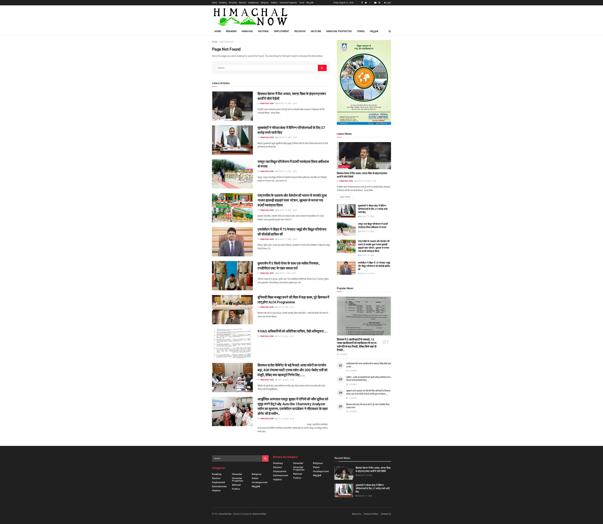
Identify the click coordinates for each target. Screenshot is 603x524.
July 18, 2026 (283, 419)
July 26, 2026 (283, 307)
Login (388, 3)
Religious (265, 3)
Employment (253, 3)
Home (214, 3)
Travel (301, 3)
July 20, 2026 (283, 380)
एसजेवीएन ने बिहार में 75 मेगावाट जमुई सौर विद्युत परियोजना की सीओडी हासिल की (374, 266)
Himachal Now (267, 103)
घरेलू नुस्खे (309, 3)
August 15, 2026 (284, 171)
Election (216, 478)
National (242, 3)
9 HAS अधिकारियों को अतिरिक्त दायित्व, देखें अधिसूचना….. (293, 331)
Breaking (223, 3)
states (255, 478)
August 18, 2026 (284, 103)
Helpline (274, 3)
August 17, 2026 (284, 137)
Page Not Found (226, 42)
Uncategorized (259, 482)
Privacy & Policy (371, 514)
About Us (356, 514)
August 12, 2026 (284, 239)
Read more (345, 197)
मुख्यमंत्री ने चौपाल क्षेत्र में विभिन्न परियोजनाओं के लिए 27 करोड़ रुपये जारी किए (372, 209)
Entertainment (219, 486)
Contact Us (386, 514)
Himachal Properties (288, 3)
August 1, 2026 (284, 273)
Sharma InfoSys (259, 514)
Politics (236, 489)
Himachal (233, 3)
